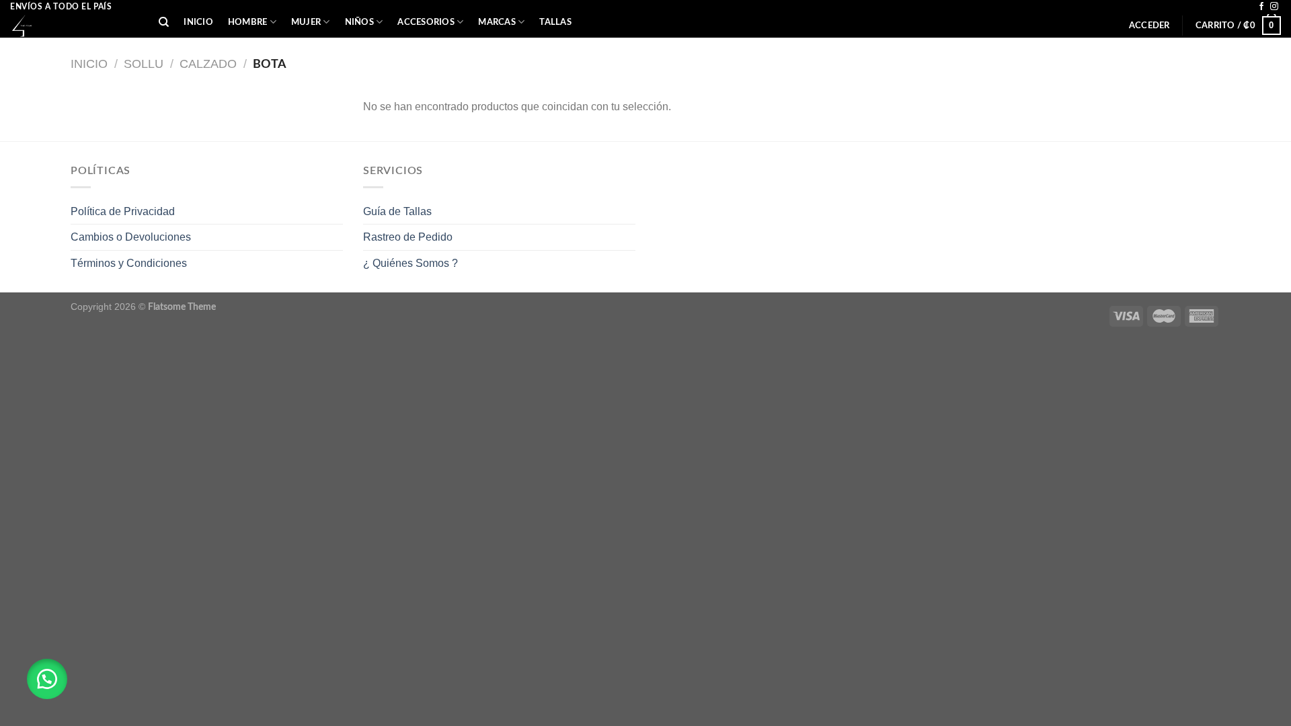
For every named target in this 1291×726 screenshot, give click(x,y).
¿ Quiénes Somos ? (410, 263)
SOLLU (143, 63)
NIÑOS (359, 22)
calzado (208, 63)
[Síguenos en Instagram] (1274, 6)
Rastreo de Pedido (408, 237)
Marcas (497, 22)
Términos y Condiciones (129, 263)
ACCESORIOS (426, 22)
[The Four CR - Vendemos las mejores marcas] (74, 26)
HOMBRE (248, 22)
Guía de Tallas (397, 211)
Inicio (198, 22)
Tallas (555, 22)
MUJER (306, 22)
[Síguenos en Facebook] (1261, 6)
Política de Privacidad (123, 211)
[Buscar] (164, 22)
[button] (47, 679)
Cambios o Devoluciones (131, 237)
